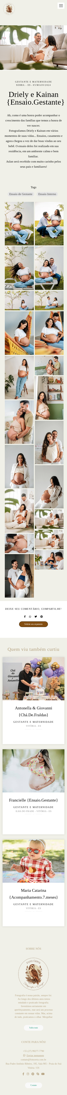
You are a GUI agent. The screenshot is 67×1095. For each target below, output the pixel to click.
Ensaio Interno (47, 194)
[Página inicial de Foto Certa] (9, 9)
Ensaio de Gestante (20, 194)
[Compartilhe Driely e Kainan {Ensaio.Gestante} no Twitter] (36, 616)
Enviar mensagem (35, 1055)
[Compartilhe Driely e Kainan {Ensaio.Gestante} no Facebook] (25, 616)
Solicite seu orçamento (33, 624)
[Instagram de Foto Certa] (28, 1074)
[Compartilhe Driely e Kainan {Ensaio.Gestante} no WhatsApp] (30, 616)
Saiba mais (33, 1028)
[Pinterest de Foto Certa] (32, 1074)
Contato (33, 1085)
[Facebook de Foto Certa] (23, 1074)
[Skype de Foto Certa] (38, 1074)
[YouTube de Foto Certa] (42, 1074)
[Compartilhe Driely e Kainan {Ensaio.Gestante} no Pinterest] (41, 616)
